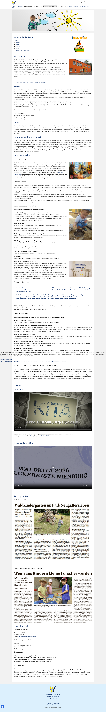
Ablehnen (9, 359)
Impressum (16, 361)
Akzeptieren (3, 359)
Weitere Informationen (6, 361)
